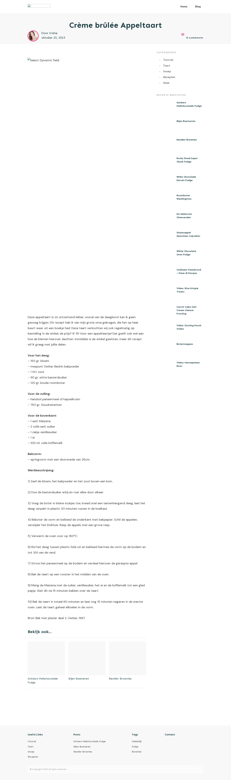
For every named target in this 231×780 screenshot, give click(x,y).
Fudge (135, 746)
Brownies (136, 751)
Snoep (167, 71)
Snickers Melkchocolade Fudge (89, 741)
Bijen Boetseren (78, 678)
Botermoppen (185, 344)
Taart (166, 65)
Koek (166, 82)
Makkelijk (137, 741)
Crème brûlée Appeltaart (115, 25)
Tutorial (168, 59)
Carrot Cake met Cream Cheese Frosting (187, 310)
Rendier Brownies (120, 678)
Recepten (169, 77)
